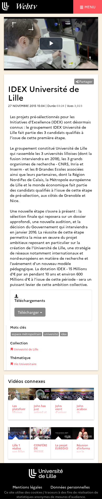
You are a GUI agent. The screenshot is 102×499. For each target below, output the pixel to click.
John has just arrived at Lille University (41, 412)
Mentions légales (27, 487)
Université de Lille (25, 349)
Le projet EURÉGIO (61, 446)
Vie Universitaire (24, 364)
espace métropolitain (26, 334)
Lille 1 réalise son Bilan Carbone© (19, 450)
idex (64, 334)
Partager (85, 81)
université (51, 334)
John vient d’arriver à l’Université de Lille (63, 414)
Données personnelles (70, 487)
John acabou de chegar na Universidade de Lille (85, 415)
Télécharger (29, 312)
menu (91, 6)
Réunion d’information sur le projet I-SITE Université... (86, 453)
